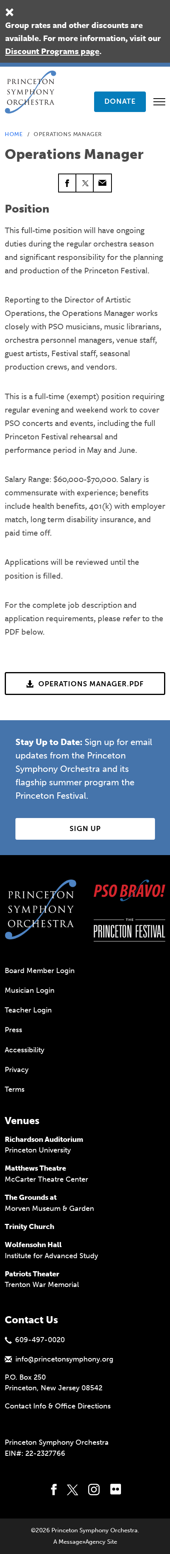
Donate (120, 101)
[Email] (102, 183)
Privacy (16, 1069)
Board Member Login (40, 970)
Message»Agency (82, 1541)
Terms (15, 1089)
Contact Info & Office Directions (58, 1406)
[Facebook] (67, 183)
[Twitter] (85, 183)
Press (13, 1029)
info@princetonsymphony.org (64, 1359)
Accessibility (24, 1050)
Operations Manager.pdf (91, 684)
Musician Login (30, 990)
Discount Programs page (52, 51)
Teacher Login (28, 1010)
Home (14, 134)
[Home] (33, 80)
